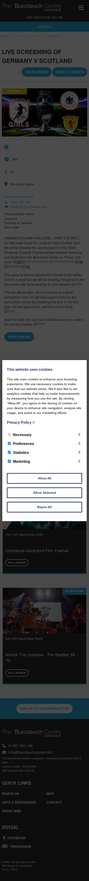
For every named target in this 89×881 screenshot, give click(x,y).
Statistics (21, 453)
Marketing (21, 461)
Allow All (44, 478)
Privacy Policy (20, 422)
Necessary (22, 435)
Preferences (23, 444)
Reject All (44, 507)
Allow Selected (44, 492)
